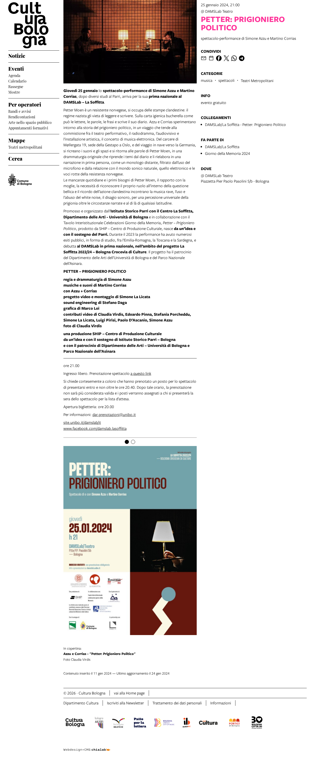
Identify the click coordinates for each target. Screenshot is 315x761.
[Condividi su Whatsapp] (234, 58)
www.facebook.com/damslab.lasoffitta (95, 428)
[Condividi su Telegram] (241, 58)
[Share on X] (226, 58)
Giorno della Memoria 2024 (227, 153)
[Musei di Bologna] (99, 723)
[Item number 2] (133, 442)
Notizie (16, 55)
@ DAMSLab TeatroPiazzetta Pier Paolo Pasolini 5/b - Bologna (235, 178)
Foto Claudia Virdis (99, 654)
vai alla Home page (129, 693)
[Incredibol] (187, 723)
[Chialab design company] (86, 746)
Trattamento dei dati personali (177, 703)
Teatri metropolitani (25, 146)
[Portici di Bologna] (234, 723)
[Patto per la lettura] (140, 723)
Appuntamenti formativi (28, 127)
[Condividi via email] (203, 58)
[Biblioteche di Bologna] (118, 723)
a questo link (141, 373)
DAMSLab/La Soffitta (222, 146)
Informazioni (220, 703)
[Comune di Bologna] (20, 180)
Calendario (17, 80)
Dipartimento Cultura (80, 703)
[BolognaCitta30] (257, 723)
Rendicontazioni (21, 116)
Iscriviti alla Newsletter (125, 703)
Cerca (15, 158)
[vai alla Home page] (33, 25)
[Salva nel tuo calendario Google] (211, 58)
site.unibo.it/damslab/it (82, 422)
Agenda (14, 75)
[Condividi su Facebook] (219, 58)
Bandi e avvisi (19, 111)
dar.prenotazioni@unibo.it (114, 414)
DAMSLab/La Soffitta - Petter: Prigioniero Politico (245, 124)
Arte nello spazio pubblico (30, 122)
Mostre (14, 91)
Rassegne (15, 86)
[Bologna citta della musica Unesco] (164, 723)
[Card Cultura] (208, 723)
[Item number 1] (127, 442)
